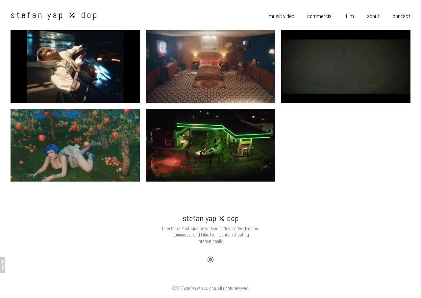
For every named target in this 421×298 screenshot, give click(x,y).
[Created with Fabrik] (2, 265)
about (373, 16)
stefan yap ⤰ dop (211, 218)
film (349, 16)
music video (281, 16)
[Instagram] (210, 259)
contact (401, 16)
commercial (320, 16)
